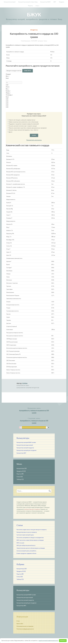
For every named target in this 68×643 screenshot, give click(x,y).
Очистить (27, 70)
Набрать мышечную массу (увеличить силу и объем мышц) (23, 122)
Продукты (61, 2)
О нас (37, 5)
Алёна (24, 383)
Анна (45, 41)
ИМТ (54, 2)
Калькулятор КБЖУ (45, 2)
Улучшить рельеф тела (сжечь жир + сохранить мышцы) (23, 126)
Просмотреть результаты (34, 140)
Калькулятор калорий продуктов (28, 387)
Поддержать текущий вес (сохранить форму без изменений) (24, 124)
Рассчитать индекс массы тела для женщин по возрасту (32, 529)
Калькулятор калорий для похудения (26, 450)
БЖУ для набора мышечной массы (26, 545)
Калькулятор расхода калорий (25, 445)
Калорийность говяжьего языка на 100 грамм (34, 420)
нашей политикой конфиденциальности (48, 640)
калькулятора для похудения (32, 509)
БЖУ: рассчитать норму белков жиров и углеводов (30, 540)
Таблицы (19, 479)
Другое (10, 132)
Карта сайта (20, 623)
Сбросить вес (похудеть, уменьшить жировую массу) (22, 120)
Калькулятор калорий (9, 2)
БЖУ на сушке (20, 543)
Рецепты (30, 5)
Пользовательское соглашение (25, 626)
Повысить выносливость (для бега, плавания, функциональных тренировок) (28, 128)
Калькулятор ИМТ (21, 453)
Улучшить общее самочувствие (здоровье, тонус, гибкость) (23, 130)
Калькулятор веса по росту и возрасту (27, 532)
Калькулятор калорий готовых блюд (27, 2)
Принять (63, 640)
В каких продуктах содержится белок (26, 553)
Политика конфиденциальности (25, 629)
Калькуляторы (20, 468)
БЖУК (34, 14)
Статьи (18, 476)
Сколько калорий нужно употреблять (26, 550)
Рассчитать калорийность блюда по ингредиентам (30, 537)
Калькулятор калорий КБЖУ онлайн (26, 442)
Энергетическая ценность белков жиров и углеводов (31, 548)
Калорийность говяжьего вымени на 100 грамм (34, 410)
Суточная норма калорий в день (25, 535)
